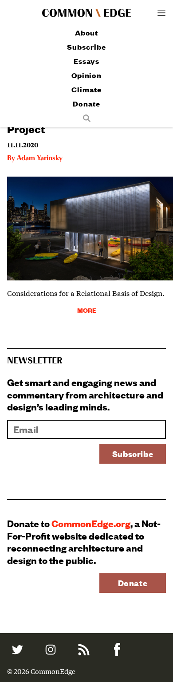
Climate (86, 89)
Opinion (86, 75)
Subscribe (86, 47)
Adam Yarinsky (40, 158)
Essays (86, 61)
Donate (86, 104)
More (86, 310)
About (86, 33)
